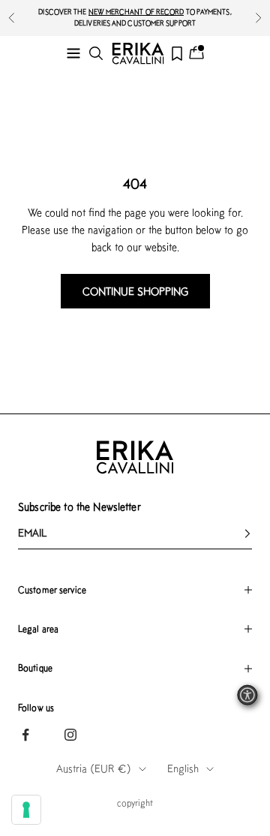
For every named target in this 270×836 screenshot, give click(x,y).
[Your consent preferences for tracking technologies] (26, 809)
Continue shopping (135, 291)
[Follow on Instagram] (70, 734)
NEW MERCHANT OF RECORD (136, 12)
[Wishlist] (177, 54)
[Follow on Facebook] (25, 734)
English (183, 768)
